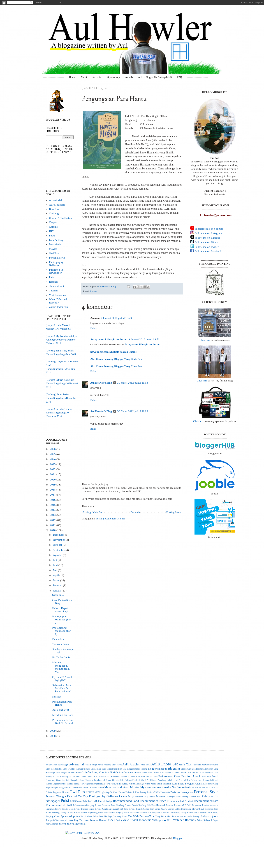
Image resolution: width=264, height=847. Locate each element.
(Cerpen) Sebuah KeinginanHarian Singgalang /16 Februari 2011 (62, 383)
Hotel (200, 780)
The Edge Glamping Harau (115, 816)
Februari (58, 585)
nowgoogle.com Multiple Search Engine (113, 351)
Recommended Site (206, 801)
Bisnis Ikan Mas (119, 769)
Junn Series (121, 783)
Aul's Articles (131, 764)
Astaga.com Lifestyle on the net (108, 339)
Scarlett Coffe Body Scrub (150, 812)
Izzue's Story (56, 240)
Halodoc (170, 780)
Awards (129, 77)
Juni (55, 565)
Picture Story (126, 796)
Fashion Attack (191, 776)
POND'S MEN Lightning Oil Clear (102, 792)
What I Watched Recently (58, 301)
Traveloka (84, 820)
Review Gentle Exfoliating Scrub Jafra (111, 809)
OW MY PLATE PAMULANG (204, 787)
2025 (53, 454)
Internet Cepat (52, 784)
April (56, 575)
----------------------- (53, 77)
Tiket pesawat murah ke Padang (185, 816)
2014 (53, 509)
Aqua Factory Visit (107, 764)
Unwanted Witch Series (110, 820)
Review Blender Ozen (63, 809)
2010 (53, 530)
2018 (53, 489)
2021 (53, 474)
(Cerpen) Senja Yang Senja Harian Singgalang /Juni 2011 (61, 352)
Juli (55, 560)
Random (91, 801)
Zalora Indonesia (58, 306)
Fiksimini (206, 776)
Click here (205, 340)
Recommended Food (126, 801)
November (59, 539)
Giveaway (50, 780)
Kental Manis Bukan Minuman (158, 784)
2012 (53, 520)
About (84, 77)
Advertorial (55, 200)
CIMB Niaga (59, 773)
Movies (53, 248)
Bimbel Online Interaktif (73, 769)
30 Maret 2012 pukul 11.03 (132, 382)
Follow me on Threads (207, 237)
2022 (53, 469)
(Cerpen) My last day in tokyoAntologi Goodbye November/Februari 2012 (61, 339)
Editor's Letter (151, 776)
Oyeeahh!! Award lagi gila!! (62, 679)
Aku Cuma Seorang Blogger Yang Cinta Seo (116, 359)
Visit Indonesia (57, 295)
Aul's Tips (185, 764)
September (59, 550)
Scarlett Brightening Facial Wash (94, 812)
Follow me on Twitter (206, 246)
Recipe (109, 801)
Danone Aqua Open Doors (80, 776)
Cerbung (54, 213)
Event (177, 776)
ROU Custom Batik (78, 801)
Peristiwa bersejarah (181, 792)
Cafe (84, 772)
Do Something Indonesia (118, 776)
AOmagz (63, 764)
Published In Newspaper (56, 271)
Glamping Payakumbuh (95, 780)
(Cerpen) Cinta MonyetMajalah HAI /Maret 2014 (59, 326)
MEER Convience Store (74, 787)
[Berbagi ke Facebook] (145, 287)
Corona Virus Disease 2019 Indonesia (156, 773)
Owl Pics (54, 253)
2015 (53, 504)
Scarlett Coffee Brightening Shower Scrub (181, 812)
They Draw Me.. (163, 816)
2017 (53, 494)
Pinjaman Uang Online (145, 796)
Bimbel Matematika (54, 769)
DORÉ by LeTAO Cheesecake (200, 773)
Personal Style (57, 257)
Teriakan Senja (60, 644)
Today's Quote (57, 286)
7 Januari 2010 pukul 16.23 (116, 318)
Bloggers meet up (157, 768)
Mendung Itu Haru (62, 714)
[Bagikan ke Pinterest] (148, 287)
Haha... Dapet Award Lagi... (61, 610)
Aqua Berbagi (91, 765)
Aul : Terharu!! (60, 709)
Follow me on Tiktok (206, 242)
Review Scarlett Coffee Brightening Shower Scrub (182, 809)
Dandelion (58, 639)
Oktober (58, 544)
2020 (53, 479)
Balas (93, 328)
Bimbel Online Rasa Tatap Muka (98, 769)
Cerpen (53, 222)
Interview (62, 784)
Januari (57, 590)
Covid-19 (178, 773)
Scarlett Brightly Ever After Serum (124, 812)
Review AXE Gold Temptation (187, 805)
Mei (55, 570)
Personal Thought (56, 796)
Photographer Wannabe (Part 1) (61, 631)
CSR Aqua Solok (73, 773)
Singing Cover (53, 816)
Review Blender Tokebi (84, 809)
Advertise (97, 77)
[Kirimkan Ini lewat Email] (134, 287)
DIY (51, 231)
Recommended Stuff (59, 805)
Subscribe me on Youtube (208, 228)
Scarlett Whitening (209, 812)
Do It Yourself (100, 776)
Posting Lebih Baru (93, 512)
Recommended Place (153, 801)
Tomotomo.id (60, 820)
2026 (53, 449)
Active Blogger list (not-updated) (155, 77)
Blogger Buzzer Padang (137, 769)
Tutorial (53, 290)
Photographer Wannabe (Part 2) (61, 619)
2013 (53, 515)
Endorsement (165, 776)
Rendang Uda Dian (147, 805)
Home (72, 77)
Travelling (72, 820)
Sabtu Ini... (58, 594)
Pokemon (161, 796)
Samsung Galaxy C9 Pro (62, 812)
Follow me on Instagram (208, 233)
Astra (119, 765)
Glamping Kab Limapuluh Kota (70, 780)
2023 (53, 464)
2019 (53, 484)
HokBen (178, 780)
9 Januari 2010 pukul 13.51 (143, 339)
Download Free (137, 776)
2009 (53, 730)
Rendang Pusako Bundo (127, 805)
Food (52, 235)
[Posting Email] (128, 286)
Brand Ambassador (190, 768)
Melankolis (55, 244)
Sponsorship (113, 77)
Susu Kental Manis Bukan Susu (89, 816)
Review (169, 805)
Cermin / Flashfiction (61, 218)
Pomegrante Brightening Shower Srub (184, 796)
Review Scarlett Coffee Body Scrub (144, 809)
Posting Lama (174, 512)
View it (126, 820)
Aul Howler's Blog (101, 382)
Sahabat (56, 696)
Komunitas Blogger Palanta (187, 783)
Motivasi (124, 787)
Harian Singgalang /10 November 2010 (57, 414)
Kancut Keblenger (136, 784)
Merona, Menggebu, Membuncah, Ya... (61, 667)
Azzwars (197, 764)
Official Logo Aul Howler (57, 792)
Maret (56, 580)
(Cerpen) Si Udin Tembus (59, 409)
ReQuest (100, 801)
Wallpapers (157, 820)
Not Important (181, 787)
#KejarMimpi (51, 765)
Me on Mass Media (94, 787)
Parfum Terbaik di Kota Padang (132, 792)
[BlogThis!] (138, 287)
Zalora (62, 823)
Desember (59, 534)
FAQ (179, 77)
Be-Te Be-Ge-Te (61, 657)
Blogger (177, 838)
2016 (53, 499)
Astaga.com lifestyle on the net (142, 344)
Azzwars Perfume (210, 764)
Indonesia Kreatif (210, 780)
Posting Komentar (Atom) (110, 518)
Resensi (94, 291)
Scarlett (77, 812)
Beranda (135, 512)
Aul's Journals (57, 204)
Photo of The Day (77, 796)
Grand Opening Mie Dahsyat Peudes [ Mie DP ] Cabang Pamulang (136, 780)
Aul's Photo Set (164, 764)
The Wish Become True (141, 816)
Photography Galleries (56, 264)
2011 (53, 525)
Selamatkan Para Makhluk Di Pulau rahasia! (61, 688)
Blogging (54, 209)
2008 (53, 736)
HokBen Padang (190, 780)
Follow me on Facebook (208, 251)
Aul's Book (145, 765)
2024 (53, 459)
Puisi (51, 277)
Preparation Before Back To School (62, 721)
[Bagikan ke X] (141, 287)
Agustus (58, 555)
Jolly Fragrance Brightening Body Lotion (97, 784)
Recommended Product (180, 801)
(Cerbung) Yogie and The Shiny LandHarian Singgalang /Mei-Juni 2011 (62, 367)
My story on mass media (155, 787)
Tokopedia (50, 820)
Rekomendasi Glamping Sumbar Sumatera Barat (94, 805)
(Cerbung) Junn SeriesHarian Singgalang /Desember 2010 (61, 398)
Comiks (53, 226)
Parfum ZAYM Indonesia (158, 792)
